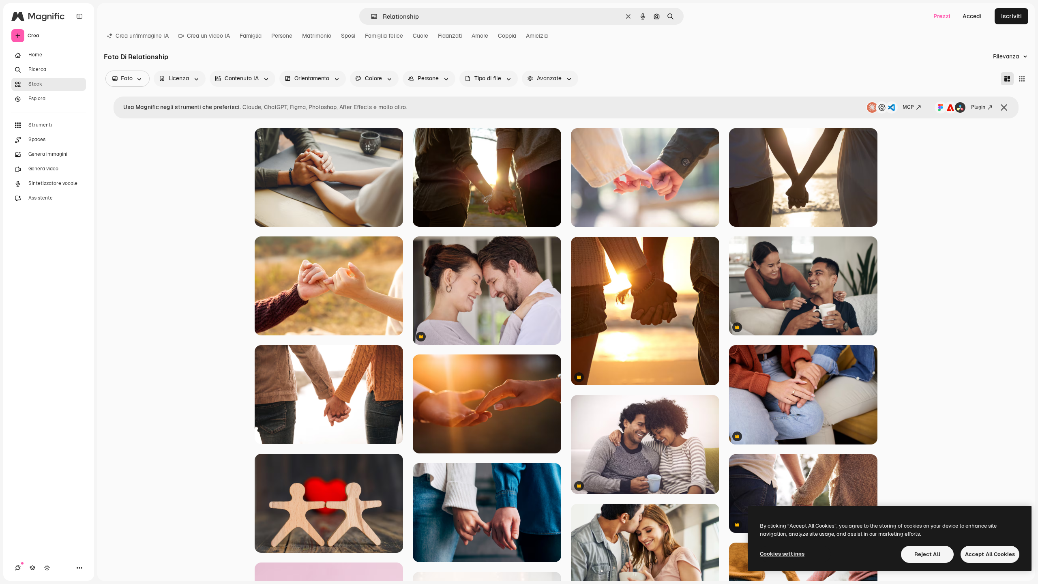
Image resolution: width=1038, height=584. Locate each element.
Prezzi (941, 16)
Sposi (348, 35)
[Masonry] (1007, 78)
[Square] (1021, 78)
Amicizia (537, 35)
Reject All (927, 554)
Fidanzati (450, 35)
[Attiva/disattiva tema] (47, 567)
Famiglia (251, 35)
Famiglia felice (384, 35)
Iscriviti (1011, 16)
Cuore (420, 35)
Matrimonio (316, 35)
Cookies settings (782, 553)
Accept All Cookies (990, 554)
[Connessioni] (17, 567)
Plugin (978, 107)
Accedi (972, 16)
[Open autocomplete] (371, 16)
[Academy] (32, 567)
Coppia (507, 35)
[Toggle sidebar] (79, 16)
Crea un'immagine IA (142, 35)
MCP (908, 107)
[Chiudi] (1004, 107)
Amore (480, 35)
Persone (281, 35)
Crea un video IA (208, 35)
